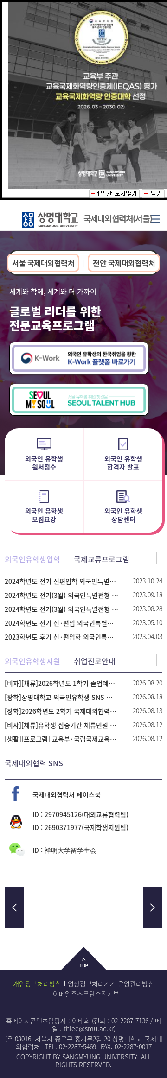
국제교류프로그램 (101, 558)
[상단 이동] (83, 965)
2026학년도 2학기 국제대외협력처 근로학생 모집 (61, 711)
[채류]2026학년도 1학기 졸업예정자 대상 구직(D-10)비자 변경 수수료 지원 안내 (61, 683)
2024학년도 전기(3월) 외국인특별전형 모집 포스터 (61, 595)
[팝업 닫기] (153, 193)
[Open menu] (155, 218)
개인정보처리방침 (37, 983)
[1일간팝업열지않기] (114, 193)
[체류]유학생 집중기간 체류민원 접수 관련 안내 (61, 724)
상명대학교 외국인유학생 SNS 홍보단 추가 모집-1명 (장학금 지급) (61, 697)
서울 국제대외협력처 (43, 262)
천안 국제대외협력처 (124, 262)
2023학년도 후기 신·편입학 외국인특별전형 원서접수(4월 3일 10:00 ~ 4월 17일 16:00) (61, 636)
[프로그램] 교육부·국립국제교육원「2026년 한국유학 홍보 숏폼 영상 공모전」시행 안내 (61, 738)
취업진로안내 (95, 660)
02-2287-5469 (77, 1046)
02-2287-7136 (129, 1020)
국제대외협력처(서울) (118, 218)
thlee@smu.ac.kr (89, 1028)
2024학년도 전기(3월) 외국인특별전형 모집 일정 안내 (61, 609)
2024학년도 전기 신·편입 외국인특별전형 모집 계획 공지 (61, 623)
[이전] (14, 907)
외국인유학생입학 (32, 558)
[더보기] (156, 558)
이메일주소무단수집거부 (86, 993)
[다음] (152, 907)
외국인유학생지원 (32, 660)
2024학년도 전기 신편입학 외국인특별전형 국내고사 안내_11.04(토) (61, 581)
